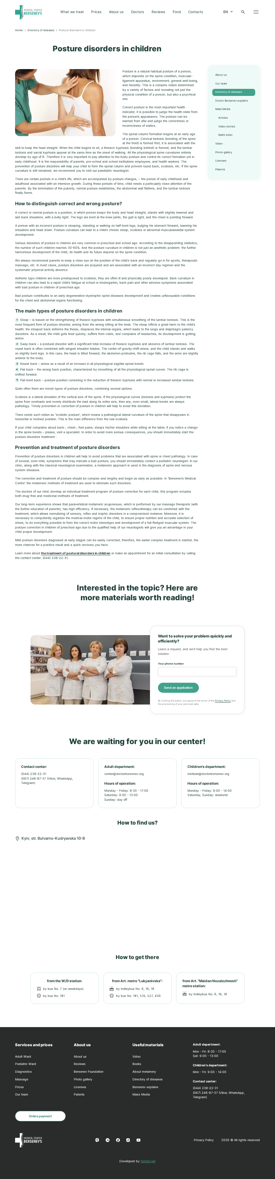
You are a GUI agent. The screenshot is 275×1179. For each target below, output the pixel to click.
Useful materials (148, 1045)
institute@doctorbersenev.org (208, 774)
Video (219, 143)
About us (116, 12)
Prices (96, 12)
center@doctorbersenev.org (124, 774)
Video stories (226, 126)
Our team (221, 83)
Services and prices (34, 1045)
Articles (223, 117)
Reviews (158, 12)
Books (136, 1064)
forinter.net (148, 1161)
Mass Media (222, 109)
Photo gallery (223, 152)
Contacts (195, 12)
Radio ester (225, 134)
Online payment (40, 1116)
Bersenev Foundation (88, 1071)
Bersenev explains (145, 1087)
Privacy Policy (223, 700)
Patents (220, 169)
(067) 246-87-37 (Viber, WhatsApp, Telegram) (47, 781)
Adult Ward (23, 1056)
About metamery (144, 1071)
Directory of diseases (41, 30)
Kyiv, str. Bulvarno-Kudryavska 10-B (53, 838)
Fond (177, 12)
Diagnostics (23, 1071)
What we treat (72, 12)
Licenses (220, 160)
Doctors (137, 12)
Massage (21, 1079)
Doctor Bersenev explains (231, 100)
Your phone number (171, 663)
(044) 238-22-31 (33, 774)
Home (19, 30)
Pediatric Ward (25, 1064)
